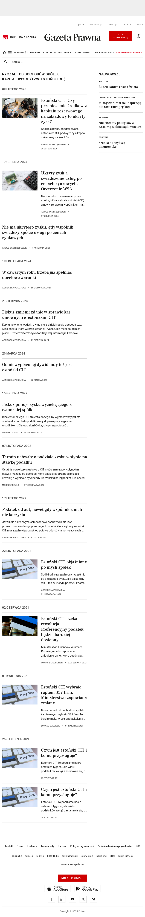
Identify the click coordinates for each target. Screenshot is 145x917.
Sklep (140, 24)
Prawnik (103, 117)
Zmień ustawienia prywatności (114, 846)
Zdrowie (103, 137)
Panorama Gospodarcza (72, 864)
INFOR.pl (40, 856)
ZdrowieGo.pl (87, 856)
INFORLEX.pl (53, 856)
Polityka (104, 81)
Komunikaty (47, 846)
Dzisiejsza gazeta (23, 37)
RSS (138, 846)
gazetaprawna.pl (70, 856)
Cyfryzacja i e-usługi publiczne (117, 97)
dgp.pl (80, 24)
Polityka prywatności (82, 846)
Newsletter (102, 856)
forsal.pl (112, 24)
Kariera (62, 846)
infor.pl (127, 24)
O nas (20, 846)
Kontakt (8, 846)
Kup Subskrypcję (120, 36)
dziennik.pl (95, 24)
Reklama (32, 846)
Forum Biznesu (125, 856)
